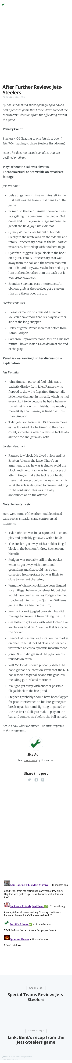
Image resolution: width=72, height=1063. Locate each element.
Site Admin (36, 754)
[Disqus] (36, 831)
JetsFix (6, 1056)
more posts (30, 760)
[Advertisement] (36, 48)
